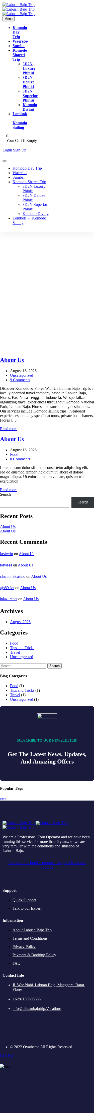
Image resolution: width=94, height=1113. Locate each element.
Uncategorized (21, 375)
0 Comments (20, 459)
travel (3, 798)
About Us (8, 526)
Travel (15, 652)
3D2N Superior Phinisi (30, 95)
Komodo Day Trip (27, 168)
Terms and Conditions (30, 938)
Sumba (19, 46)
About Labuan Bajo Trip (32, 930)
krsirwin (6, 554)
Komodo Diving (30, 107)
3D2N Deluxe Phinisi (28, 82)
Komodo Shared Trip (20, 54)
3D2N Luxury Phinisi (29, 68)
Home (47, 296)
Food (14, 454)
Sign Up (19, 150)
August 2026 (20, 622)
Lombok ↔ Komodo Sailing (20, 121)
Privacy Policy (24, 946)
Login (8, 150)
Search (5, 494)
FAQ (17, 963)
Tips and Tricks (22, 648)
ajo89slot (7, 588)
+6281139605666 (27, 999)
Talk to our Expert (27, 908)
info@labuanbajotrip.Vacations (37, 1008)
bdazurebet (8, 599)
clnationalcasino (12, 576)
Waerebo (20, 41)
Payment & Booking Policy (34, 955)
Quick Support (24, 900)
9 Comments (20, 380)
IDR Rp (6, 1055)
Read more (8, 429)
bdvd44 (6, 565)
